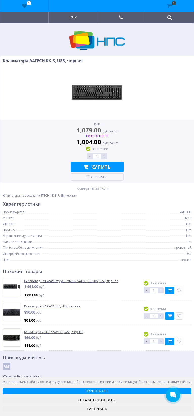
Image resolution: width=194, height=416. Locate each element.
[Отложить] (179, 290)
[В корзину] (169, 290)
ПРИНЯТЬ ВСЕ (97, 391)
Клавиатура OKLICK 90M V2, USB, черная (53, 332)
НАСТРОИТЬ (97, 409)
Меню (72, 17)
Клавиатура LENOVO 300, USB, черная (52, 306)
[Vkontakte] (6, 366)
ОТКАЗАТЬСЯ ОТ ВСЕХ (97, 400)
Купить (101, 167)
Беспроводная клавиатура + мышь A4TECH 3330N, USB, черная (71, 281)
